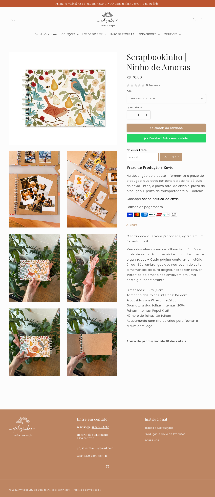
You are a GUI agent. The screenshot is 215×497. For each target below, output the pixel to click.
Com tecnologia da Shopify (54, 489)
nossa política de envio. (160, 199)
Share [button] (134, 225)
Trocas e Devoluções (159, 428)
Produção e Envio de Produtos (165, 434)
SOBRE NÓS (152, 440)
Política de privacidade (87, 489)
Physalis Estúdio (27, 489)
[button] (13, 19)
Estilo (130, 91)
